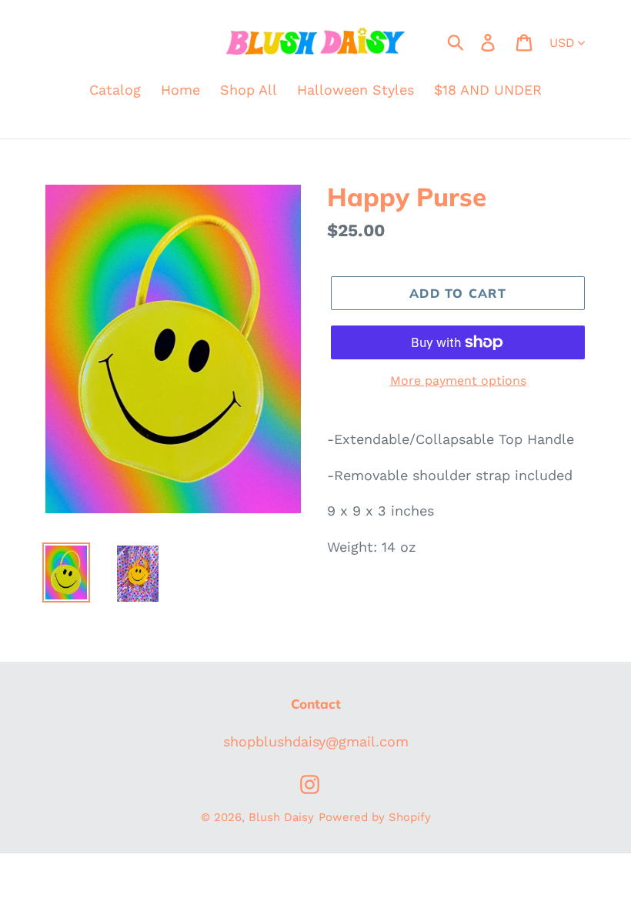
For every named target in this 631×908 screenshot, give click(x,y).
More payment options (458, 380)
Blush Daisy (281, 817)
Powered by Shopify (375, 817)
